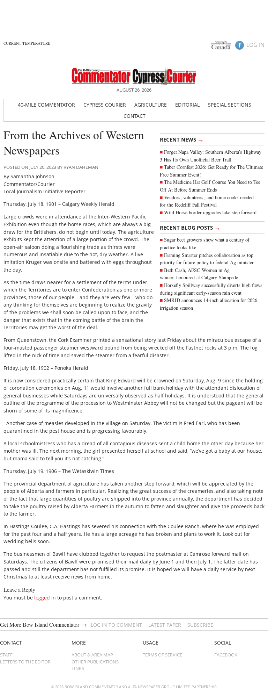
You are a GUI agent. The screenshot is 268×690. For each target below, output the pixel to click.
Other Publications (95, 662)
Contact (135, 116)
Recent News (182, 139)
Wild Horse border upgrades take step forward (210, 212)
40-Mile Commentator (46, 104)
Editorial (187, 104)
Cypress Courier (104, 104)
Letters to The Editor (25, 662)
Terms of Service (162, 655)
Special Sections (229, 104)
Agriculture (150, 104)
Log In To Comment (116, 624)
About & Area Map (92, 655)
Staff (6, 655)
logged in (45, 597)
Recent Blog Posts (190, 227)
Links (78, 668)
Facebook (225, 655)
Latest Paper (164, 624)
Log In (255, 45)
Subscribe (200, 624)
